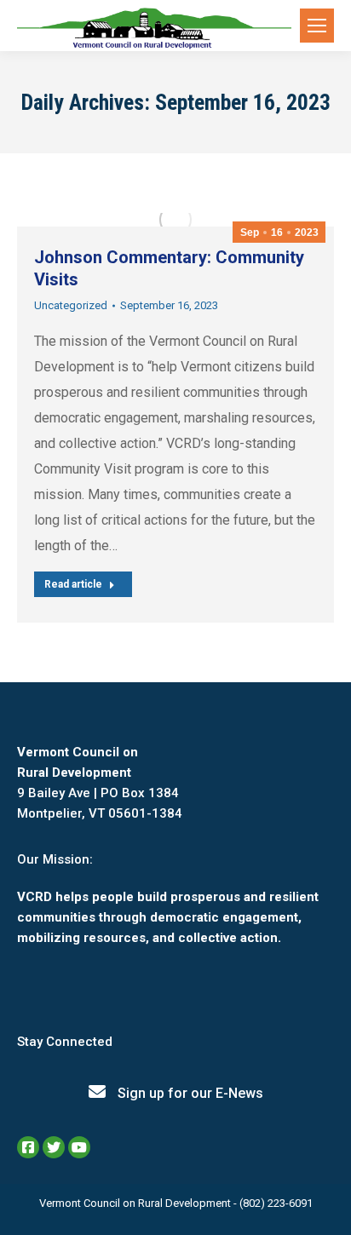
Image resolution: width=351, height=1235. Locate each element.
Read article (73, 584)
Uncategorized (70, 305)
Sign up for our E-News (188, 1093)
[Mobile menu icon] (317, 26)
